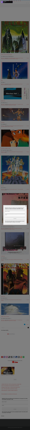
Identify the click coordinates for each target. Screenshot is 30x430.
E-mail (6, 214)
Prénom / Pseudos (7, 211)
